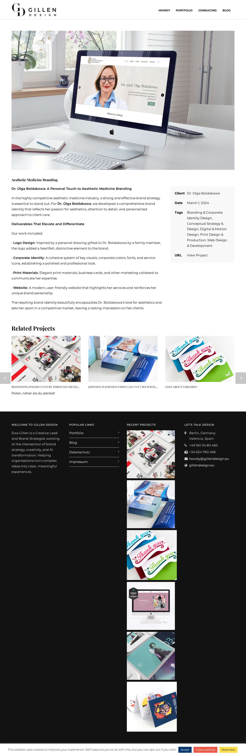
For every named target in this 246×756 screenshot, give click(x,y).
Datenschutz (79, 452)
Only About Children (181, 387)
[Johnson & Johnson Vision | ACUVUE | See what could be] (123, 359)
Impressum (78, 462)
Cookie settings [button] (205, 749)
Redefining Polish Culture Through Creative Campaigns (54, 387)
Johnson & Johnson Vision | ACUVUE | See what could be (129, 387)
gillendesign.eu (201, 465)
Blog (227, 10)
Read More (228, 749)
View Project (197, 255)
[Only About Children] (199, 359)
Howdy (164, 10)
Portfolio (184, 10)
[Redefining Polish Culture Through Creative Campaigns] (46, 359)
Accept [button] (185, 749)
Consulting (207, 10)
